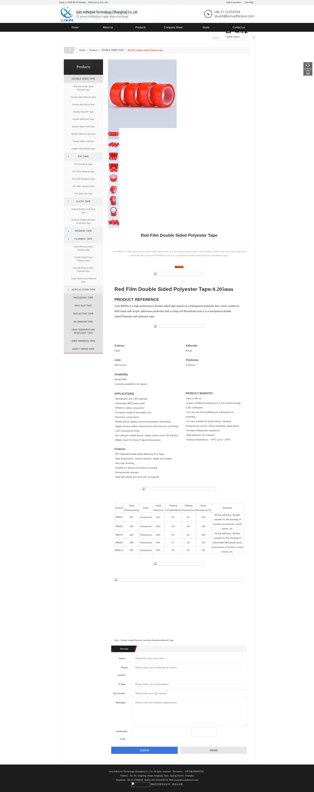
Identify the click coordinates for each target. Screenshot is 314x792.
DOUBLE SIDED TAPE (113, 50)
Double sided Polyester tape (83, 97)
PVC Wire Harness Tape (83, 186)
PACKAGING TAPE (82, 297)
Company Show (173, 27)
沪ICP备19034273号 (194, 771)
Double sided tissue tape (83, 104)
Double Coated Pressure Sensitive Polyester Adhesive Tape (147, 640)
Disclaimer (178, 771)
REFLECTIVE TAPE (82, 313)
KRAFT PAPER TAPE (82, 349)
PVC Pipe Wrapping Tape (83, 179)
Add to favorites (233, 2)
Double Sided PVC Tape (83, 119)
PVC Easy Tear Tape (83, 194)
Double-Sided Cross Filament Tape (83, 259)
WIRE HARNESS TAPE (82, 341)
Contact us (239, 27)
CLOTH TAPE (82, 201)
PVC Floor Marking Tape (83, 171)
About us (108, 27)
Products (140, 27)
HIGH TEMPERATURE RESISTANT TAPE (82, 331)
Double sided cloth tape (83, 141)
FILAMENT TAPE (82, 239)
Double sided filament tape (83, 149)
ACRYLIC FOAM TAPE (82, 289)
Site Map (249, 2)
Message (179, 267)
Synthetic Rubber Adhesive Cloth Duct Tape (83, 221)
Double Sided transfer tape (83, 134)
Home (75, 27)
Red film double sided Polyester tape (145, 50)
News (206, 27)
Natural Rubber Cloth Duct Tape (83, 211)
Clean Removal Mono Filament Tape (83, 248)
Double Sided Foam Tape (83, 126)
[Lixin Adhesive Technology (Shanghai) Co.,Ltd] (157, 7)
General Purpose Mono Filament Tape (83, 269)
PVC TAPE (82, 156)
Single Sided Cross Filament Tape (83, 280)
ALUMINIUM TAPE (82, 321)
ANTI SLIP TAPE (82, 305)
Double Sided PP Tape (83, 112)
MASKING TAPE (82, 231)
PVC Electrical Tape (83, 164)
